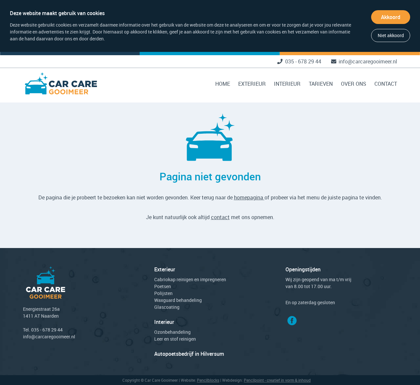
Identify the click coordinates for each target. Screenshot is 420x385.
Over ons (353, 83)
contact (220, 217)
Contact (385, 83)
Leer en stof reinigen (175, 339)
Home (222, 83)
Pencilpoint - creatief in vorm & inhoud (277, 380)
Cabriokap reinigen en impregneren (190, 279)
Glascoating (166, 307)
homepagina (249, 197)
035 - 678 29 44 (303, 61)
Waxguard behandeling (178, 300)
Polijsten (163, 293)
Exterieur (252, 83)
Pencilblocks (208, 380)
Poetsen (162, 286)
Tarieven (321, 83)
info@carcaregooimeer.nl (368, 61)
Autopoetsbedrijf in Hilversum (189, 353)
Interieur (287, 83)
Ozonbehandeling (172, 332)
